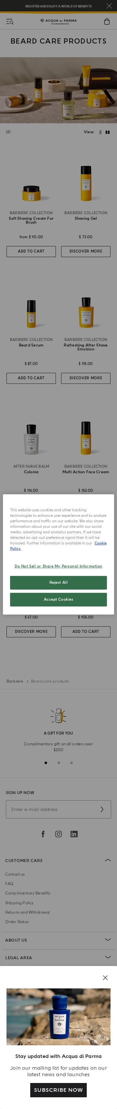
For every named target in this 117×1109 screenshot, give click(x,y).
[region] (58, 554)
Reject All (58, 582)
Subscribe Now (58, 1090)
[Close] (105, 978)
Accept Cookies (58, 599)
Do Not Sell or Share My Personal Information (58, 566)
